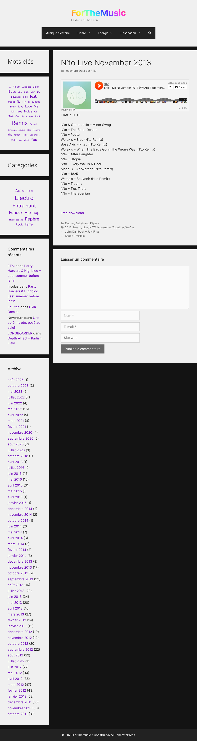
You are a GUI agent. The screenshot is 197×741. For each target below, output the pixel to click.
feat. (33, 96)
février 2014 (17, 550)
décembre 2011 (20, 702)
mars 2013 (16, 614)
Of (35, 111)
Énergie (103, 33)
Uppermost (34, 135)
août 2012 (15, 655)
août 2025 (15, 380)
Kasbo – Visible (75, 235)
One (10, 116)
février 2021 (17, 427)
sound (21, 130)
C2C (20, 92)
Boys (12, 91)
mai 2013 (15, 603)
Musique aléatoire (57, 33)
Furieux (16, 212)
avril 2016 (15, 485)
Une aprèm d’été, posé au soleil (24, 322)
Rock (19, 224)
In (25, 102)
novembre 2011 (19, 708)
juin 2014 (15, 526)
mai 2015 (15, 491)
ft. (18, 101)
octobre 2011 (18, 714)
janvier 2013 (17, 626)
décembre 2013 (20, 561)
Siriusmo (12, 130)
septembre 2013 (20, 579)
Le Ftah (13, 307)
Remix (20, 123)
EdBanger (16, 97)
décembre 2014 (20, 509)
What (26, 140)
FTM (11, 266)
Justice (36, 101)
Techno (36, 130)
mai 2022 (15, 409)
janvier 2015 (17, 503)
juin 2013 (15, 597)
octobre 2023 (18, 386)
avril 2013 (15, 608)
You (34, 139)
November (104, 227)
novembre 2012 (20, 638)
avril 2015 (15, 497)
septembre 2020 (20, 438)
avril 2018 (15, 462)
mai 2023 (15, 391)
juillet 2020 (16, 450)
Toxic (25, 135)
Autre (20, 190)
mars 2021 (16, 421)
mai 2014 (15, 532)
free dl (77, 227)
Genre (82, 33)
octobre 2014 (18, 520)
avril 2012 (15, 679)
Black (36, 86)
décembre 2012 (20, 632)
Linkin (13, 106)
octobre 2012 (18, 643)
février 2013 (17, 620)
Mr (13, 111)
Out (17, 116)
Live (85, 227)
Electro (69, 223)
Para (24, 116)
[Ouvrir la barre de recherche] (149, 33)
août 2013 (15, 585)
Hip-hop (32, 212)
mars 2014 (16, 544)
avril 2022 (15, 415)
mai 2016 (15, 479)
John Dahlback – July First (82, 231)
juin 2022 (15, 403)
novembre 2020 (20, 432)
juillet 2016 (16, 468)
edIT (25, 96)
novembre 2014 (20, 514)
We (20, 140)
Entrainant (82, 223)
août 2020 (16, 444)
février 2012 (17, 690)
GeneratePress (124, 735)
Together (118, 227)
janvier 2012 (17, 696)
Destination (128, 33)
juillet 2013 (16, 591)
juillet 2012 (16, 661)
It (29, 102)
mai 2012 (15, 673)
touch (17, 134)
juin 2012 (15, 667)
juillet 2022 (16, 397)
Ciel (30, 191)
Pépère (94, 223)
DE (38, 92)
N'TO (92, 227)
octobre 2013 (18, 573)
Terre (29, 224)
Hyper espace (16, 220)
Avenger (26, 87)
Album (16, 86)
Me (36, 106)
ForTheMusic (98, 12)
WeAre (129, 227)
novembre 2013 (20, 567)
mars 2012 (16, 685)
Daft (33, 91)
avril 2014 (15, 538)
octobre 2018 (18, 456)
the (10, 134)
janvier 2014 (17, 556)
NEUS (19, 112)
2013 (68, 227)
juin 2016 (15, 474)
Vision (14, 140)
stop (29, 130)
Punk (38, 116)
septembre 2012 (20, 649)
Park (31, 116)
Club (26, 92)
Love (28, 106)
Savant (33, 124)
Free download (72, 213)
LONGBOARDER (20, 333)
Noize (28, 111)
